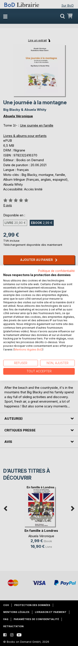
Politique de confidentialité (56, 271)
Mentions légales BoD (28, 349)
